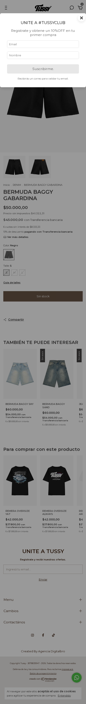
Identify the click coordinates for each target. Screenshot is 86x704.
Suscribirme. (43, 69)
